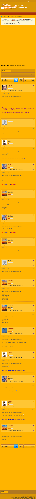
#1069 (33, 172)
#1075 (33, 314)
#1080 (33, 434)
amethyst (10, 191)
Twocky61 (10, 85)
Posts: (19, 90)
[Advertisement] (18, 44)
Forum (5, 16)
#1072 (33, 247)
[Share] (33, 90)
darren (9, 164)
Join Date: (10, 90)
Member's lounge (18, 16)
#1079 (33, 409)
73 (21, 80)
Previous (5, 80)
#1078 (33, 385)
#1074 (33, 288)
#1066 (33, 93)
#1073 (33, 268)
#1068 (33, 148)
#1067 (33, 128)
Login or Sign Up (30, 1)
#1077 (33, 360)
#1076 (33, 337)
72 (16, 80)
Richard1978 (11, 328)
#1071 (33, 223)
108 (26, 80)
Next (32, 80)
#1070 (33, 199)
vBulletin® (28, 496)
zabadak (10, 140)
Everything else (10, 16)
